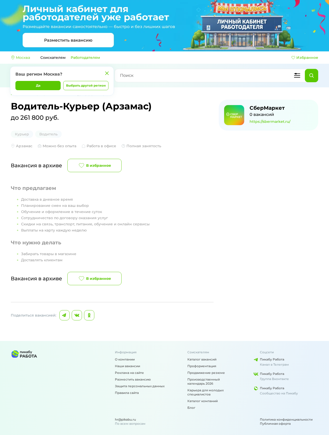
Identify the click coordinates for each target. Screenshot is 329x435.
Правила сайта (127, 393)
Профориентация (201, 366)
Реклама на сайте (129, 373)
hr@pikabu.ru (125, 419)
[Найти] (311, 75)
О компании (125, 359)
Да (38, 85)
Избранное (307, 57)
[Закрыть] (107, 73)
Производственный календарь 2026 (203, 381)
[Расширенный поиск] (297, 75)
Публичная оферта (275, 423)
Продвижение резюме (206, 373)
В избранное (98, 165)
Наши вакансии (127, 366)
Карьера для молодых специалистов (205, 392)
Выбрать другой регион (86, 85)
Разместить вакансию (133, 379)
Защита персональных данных (139, 386)
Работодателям (85, 57)
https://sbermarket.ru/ (270, 121)
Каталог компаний (202, 401)
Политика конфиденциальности (286, 419)
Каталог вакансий (201, 359)
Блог (191, 408)
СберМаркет (267, 108)
